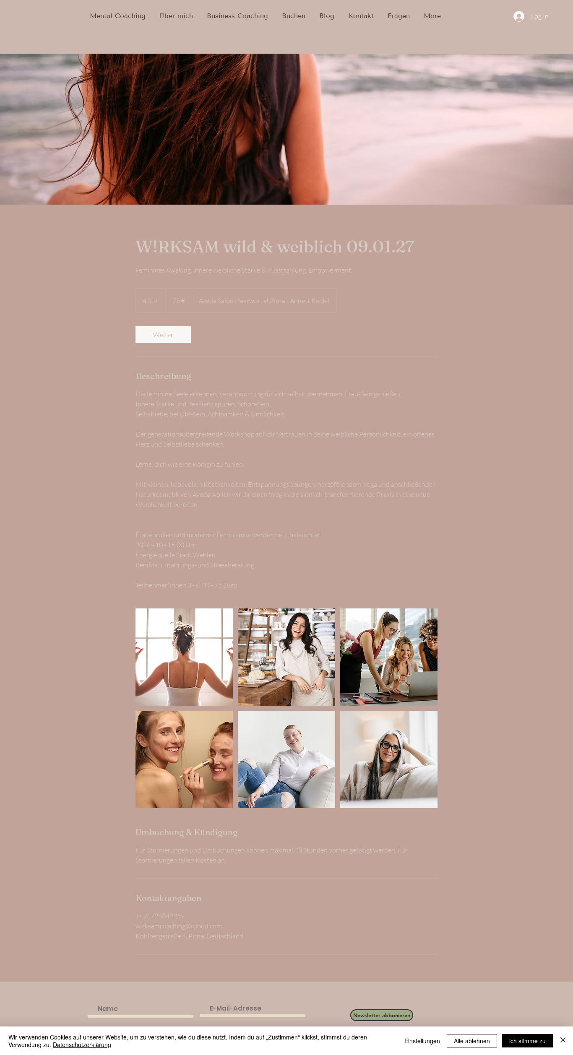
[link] (163, 334)
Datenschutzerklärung (82, 1044)
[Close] (563, 1040)
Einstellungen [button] (422, 1041)
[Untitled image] (184, 657)
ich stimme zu (527, 1041)
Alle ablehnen (472, 1041)
